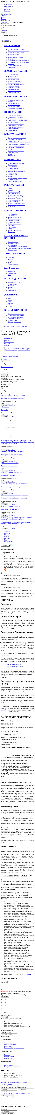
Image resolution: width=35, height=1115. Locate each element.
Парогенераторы (13, 152)
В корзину (4, 374)
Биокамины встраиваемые (16, 52)
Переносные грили (14, 222)
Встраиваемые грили (14, 224)
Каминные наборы (13, 86)
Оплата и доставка (10, 1044)
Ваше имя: (4, 982)
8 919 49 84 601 (26, 974)
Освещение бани (13, 179)
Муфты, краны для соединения (17, 178)
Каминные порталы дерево (16, 203)
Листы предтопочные (14, 91)
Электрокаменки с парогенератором (19, 143)
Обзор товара (8, 338)
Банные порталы (13, 170)
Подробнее (11, 405)
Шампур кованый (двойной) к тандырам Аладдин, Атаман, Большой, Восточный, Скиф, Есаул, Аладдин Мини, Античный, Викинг (17, 442)
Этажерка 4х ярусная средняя (10, 509)
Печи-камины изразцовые (16, 124)
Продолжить (4, 996)
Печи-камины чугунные (15, 117)
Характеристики (9, 342)
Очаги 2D (11, 190)
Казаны (10, 262)
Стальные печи (12, 166)
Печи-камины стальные (15, 115)
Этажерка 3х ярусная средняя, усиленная (13, 487)
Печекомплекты (13, 168)
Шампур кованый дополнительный (12, 454)
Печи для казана (13, 264)
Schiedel (10, 303)
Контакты (7, 11)
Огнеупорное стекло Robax (16, 315)
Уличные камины (13, 243)
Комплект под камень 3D (15, 197)
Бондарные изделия (14, 282)
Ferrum (10, 300)
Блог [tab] (5, 540)
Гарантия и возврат (10, 1046)
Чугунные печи (12, 165)
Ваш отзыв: (4, 990)
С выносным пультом (14, 141)
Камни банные (12, 173)
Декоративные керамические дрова (19, 60)
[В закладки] (5, 353)
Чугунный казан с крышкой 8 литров (12, 398)
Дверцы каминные (13, 89)
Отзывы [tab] (6, 536)
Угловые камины (13, 201)
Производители (9, 1065)
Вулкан (10, 306)
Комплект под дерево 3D (15, 195)
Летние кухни (12, 250)
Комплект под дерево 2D (15, 198)
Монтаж (6, 345)
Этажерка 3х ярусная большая (10, 475)
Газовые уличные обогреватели (17, 246)
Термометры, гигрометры (16, 147)
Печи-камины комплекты (16, 127)
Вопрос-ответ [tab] (8, 541)
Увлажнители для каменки (16, 146)
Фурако (10, 287)
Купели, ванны (12, 284)
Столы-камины (12, 245)
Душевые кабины (13, 289)
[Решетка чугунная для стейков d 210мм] (17, 348)
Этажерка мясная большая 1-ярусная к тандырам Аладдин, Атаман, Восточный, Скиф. (16, 522)
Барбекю (10, 228)
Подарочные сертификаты (12, 1067)
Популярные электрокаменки (17, 138)
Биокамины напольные (15, 54)
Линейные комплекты (14, 193)
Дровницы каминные (14, 87)
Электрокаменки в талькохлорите (18, 144)
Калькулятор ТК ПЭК (15, 666)
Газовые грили (12, 215)
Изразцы (10, 101)
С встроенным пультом (15, 139)
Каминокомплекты (13, 78)
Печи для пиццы (13, 261)
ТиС (9, 304)
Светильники (12, 273)
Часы (9, 275)
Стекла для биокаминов (15, 65)
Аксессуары (11, 67)
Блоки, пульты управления (16, 151)
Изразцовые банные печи (16, 100)
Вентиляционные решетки (16, 84)
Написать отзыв (13, 356)
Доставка (7, 8)
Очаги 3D (11, 188)
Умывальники (12, 290)
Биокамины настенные (15, 56)
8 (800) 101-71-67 (6, 22)
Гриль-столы (12, 227)
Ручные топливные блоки (16, 49)
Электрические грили (14, 219)
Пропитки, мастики (14, 318)
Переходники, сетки (14, 92)
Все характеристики (7, 367)
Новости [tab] (7, 538)
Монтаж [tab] (6, 535)
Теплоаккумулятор (13, 128)
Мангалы (11, 259)
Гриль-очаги (11, 225)
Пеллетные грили (13, 220)
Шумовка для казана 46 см (9, 466)
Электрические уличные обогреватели (20, 248)
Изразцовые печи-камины (16, 108)
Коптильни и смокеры (15, 230)
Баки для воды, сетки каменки (17, 171)
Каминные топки (13, 76)
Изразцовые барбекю (14, 106)
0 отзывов (4, 356)
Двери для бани (13, 174)
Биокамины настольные (15, 57)
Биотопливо (11, 59)
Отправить (10, 1095)
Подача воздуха (12, 130)
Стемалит (11, 64)
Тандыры (11, 257)
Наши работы (8, 6)
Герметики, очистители (15, 181)
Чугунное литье (13, 320)
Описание (7, 340)
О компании (8, 4)
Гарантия (7, 9)
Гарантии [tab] (7, 533)
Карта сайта (8, 1058)
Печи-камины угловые (15, 125)
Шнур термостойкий (14, 322)
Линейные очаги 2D (14, 192)
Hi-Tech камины (13, 74)
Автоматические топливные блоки (18, 51)
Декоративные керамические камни (19, 62)
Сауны (10, 149)
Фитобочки (11, 285)
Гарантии (7, 343)
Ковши (10, 176)
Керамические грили (14, 217)
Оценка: (3, 995)
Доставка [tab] (7, 532)
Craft (9, 301)
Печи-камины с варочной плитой (18, 119)
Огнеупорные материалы (15, 317)
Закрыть (3, 1095)
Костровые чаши (13, 242)
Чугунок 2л (4, 410)
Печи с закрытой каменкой (16, 163)
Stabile (10, 298)
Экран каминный (13, 83)
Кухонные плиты (13, 122)
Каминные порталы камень (16, 205)
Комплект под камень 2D (15, 200)
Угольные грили (13, 214)
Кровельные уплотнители (16, 314)
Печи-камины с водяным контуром (18, 120)
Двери (10, 154)
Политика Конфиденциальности (14, 1048)
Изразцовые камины (14, 79)
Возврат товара (9, 1056)
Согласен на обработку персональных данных (17, 1093)
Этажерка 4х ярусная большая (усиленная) (14, 498)
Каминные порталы (14, 81)
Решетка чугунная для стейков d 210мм (16, 326)
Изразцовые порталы (14, 103)
